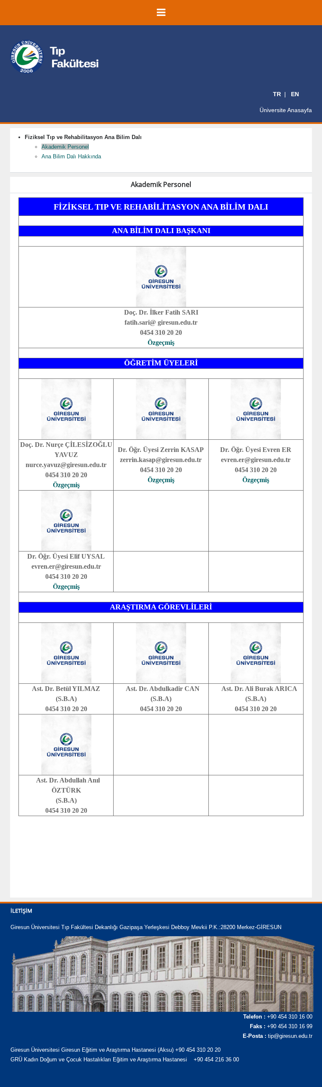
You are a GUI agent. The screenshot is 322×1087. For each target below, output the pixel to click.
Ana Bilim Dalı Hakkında (71, 156)
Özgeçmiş (161, 342)
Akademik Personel (65, 147)
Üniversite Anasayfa (286, 110)
